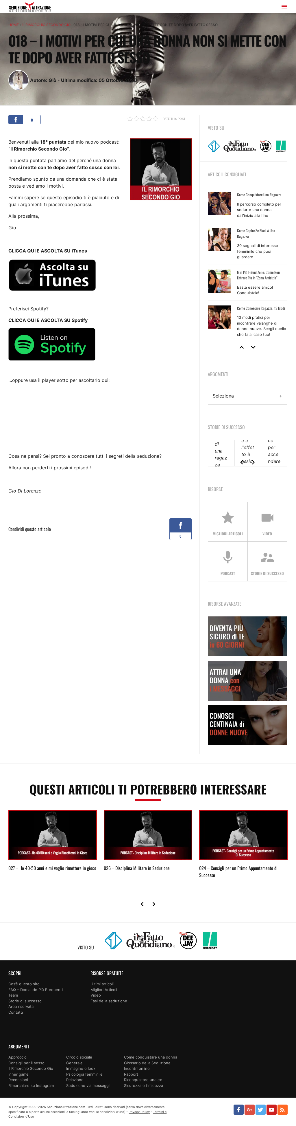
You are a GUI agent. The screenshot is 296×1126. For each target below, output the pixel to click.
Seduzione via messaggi (88, 1085)
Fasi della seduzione (108, 1001)
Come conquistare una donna (150, 1057)
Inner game (18, 1074)
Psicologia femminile (84, 1074)
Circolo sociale (79, 1057)
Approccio (17, 1057)
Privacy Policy (139, 1112)
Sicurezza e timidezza (143, 1085)
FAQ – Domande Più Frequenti (35, 989)
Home (13, 25)
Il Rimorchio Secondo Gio (46, 25)
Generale (74, 1063)
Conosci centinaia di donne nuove (247, 725)
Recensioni (18, 1079)
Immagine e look (80, 1068)
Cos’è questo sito (24, 984)
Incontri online (137, 1068)
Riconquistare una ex (143, 1079)
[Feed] (283, 1110)
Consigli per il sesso (26, 1063)
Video (95, 995)
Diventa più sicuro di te (247, 636)
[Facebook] (239, 1110)
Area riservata (21, 1006)
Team (13, 995)
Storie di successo (25, 1001)
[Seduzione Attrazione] (30, 7)
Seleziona (223, 396)
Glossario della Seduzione (147, 1063)
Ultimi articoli (102, 984)
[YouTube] (272, 1110)
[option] (247, 265)
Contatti (15, 1012)
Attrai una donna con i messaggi (247, 680)
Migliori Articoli (103, 989)
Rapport (131, 1074)
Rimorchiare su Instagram (31, 1085)
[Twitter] (261, 1110)
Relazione (75, 1079)
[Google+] (250, 1110)
